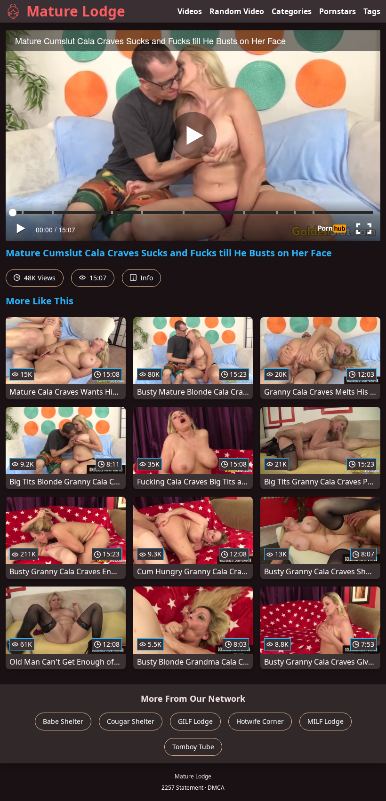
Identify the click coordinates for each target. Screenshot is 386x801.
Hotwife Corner (260, 721)
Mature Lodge (75, 11)
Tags (371, 11)
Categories (292, 11)
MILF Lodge (325, 721)
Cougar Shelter (130, 721)
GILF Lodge (195, 721)
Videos (189, 11)
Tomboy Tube (193, 746)
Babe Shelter (63, 721)
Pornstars (337, 11)
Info (145, 277)
